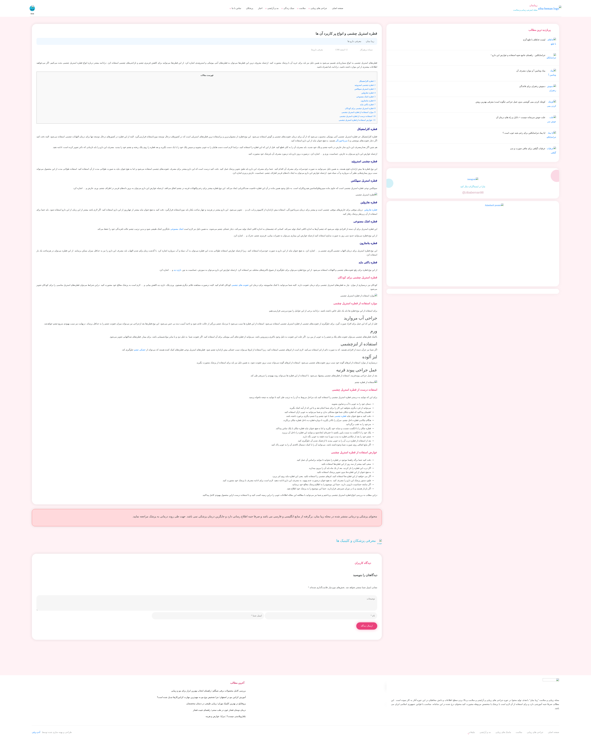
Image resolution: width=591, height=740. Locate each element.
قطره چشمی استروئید (365, 85)
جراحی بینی (319, 12)
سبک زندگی (288, 8)
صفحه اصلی (337, 8)
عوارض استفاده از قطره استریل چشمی (357, 120)
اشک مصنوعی (177, 229)
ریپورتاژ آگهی (233, 17)
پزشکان (249, 8)
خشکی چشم (140, 350)
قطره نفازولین (368, 93)
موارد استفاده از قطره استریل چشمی (359, 112)
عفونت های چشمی (240, 285)
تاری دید (177, 270)
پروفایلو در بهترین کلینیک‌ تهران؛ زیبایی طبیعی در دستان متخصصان (216, 703)
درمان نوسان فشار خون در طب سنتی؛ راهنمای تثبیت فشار (219, 710)
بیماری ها (300, 12)
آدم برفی (36, 732)
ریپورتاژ (471, 730)
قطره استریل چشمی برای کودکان (360, 108)
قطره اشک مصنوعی (366, 96)
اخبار (260, 8)
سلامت (302, 8)
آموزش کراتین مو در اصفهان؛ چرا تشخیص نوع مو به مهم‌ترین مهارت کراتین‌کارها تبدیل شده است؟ (201, 697)
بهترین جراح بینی (284, 17)
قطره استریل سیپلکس (365, 89)
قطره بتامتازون (368, 100)
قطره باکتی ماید (368, 104)
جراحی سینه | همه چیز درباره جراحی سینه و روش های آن (279, 19)
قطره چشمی (340, 416)
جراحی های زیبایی (319, 8)
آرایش (274, 12)
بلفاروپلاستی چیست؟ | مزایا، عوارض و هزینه (226, 716)
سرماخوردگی (341, 141)
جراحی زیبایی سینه (316, 17)
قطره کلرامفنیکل (367, 81)
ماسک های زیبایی (284, 12)
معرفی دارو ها (297, 17)
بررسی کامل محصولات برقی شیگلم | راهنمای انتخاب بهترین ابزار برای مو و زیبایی (208, 691)
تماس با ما (236, 8)
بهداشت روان (286, 17)
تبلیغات (236, 12)
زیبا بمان (370, 41)
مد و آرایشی (273, 8)
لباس (274, 17)
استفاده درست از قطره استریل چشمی (358, 116)
